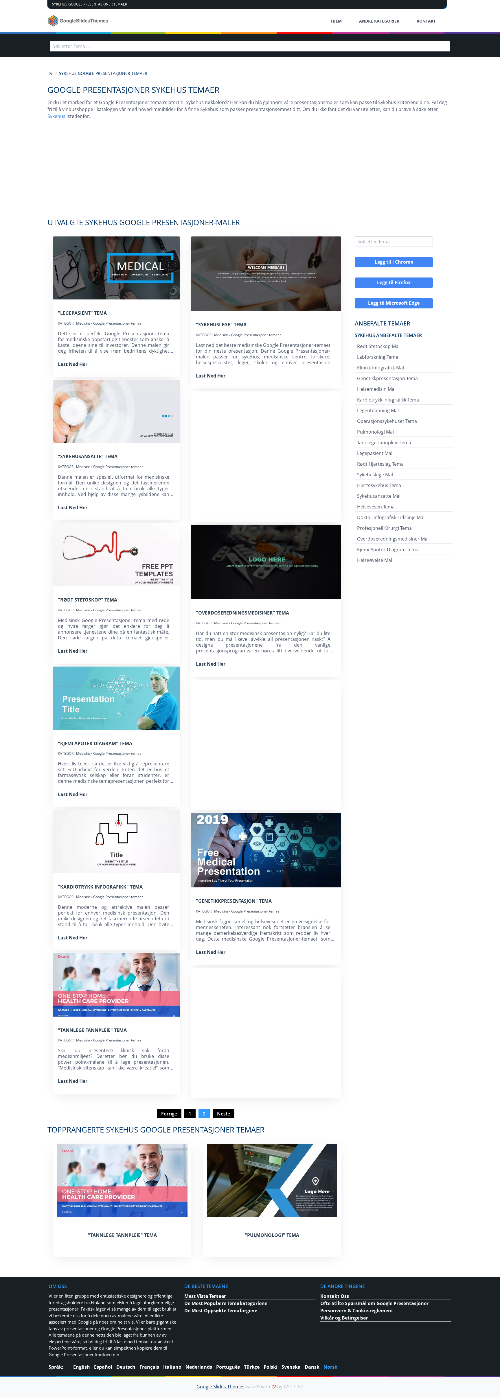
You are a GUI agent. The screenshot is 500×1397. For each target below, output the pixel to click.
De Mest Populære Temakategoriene (225, 1303)
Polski (270, 1367)
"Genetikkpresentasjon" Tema (234, 901)
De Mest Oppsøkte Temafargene (220, 1310)
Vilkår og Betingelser (344, 1318)
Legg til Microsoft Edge (394, 303)
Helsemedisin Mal (376, 389)
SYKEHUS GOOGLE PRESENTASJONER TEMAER (89, 4)
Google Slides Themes (220, 1386)
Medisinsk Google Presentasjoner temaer (109, 323)
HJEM (336, 21)
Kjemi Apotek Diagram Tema (387, 549)
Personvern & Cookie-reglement (356, 1310)
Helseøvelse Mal (374, 560)
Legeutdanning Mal (378, 410)
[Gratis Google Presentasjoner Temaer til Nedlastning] (79, 21)
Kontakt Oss (334, 1296)
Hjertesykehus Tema (379, 485)
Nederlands (198, 1367)
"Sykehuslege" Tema (221, 324)
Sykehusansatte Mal (378, 496)
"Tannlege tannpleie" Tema (92, 1030)
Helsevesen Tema (376, 507)
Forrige (169, 1114)
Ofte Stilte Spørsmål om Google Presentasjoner (374, 1303)
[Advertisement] (250, 171)
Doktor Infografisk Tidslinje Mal (390, 517)
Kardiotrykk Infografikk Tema (388, 400)
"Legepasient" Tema (82, 313)
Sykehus (56, 116)
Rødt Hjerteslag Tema (380, 464)
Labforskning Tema (377, 357)
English (81, 1367)
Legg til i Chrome (394, 262)
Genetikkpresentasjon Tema (387, 378)
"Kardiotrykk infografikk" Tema (100, 887)
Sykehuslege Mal (375, 474)
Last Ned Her (72, 364)
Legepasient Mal (374, 453)
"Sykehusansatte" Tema (87, 456)
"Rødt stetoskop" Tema (87, 600)
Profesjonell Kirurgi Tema (384, 528)
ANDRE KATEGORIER (379, 21)
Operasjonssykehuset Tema (387, 421)
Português (228, 1367)
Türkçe (252, 1367)
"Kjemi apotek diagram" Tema (95, 743)
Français (149, 1367)
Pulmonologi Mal (375, 432)
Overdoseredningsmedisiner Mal (393, 539)
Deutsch (125, 1367)
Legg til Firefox (394, 282)
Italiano (172, 1367)
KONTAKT (426, 21)
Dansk (312, 1367)
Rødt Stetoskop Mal (378, 346)
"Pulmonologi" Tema (272, 1235)
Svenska (291, 1367)
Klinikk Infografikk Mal (380, 367)
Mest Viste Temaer (205, 1296)
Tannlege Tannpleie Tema (384, 442)
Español (103, 1367)
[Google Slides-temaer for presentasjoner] (50, 73)
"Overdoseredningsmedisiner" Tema (242, 613)
